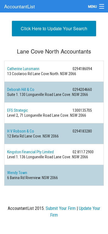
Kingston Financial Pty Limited (30, 152)
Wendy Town (17, 173)
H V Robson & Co (20, 131)
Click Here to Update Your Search (54, 28)
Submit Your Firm (61, 208)
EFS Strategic (17, 110)
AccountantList (19, 6)
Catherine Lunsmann (23, 69)
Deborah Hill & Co (20, 89)
